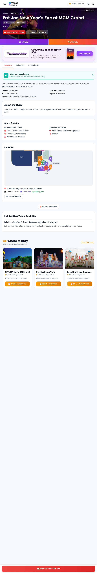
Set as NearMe (15, 196)
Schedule (20, 65)
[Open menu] (5, 4)
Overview (8, 65)
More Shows (33, 65)
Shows (5, 13)
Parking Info (39, 192)
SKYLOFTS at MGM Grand (17, 272)
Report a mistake (49, 206)
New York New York (45, 272)
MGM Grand (10, 23)
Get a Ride (27, 192)
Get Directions (13, 192)
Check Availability (18, 284)
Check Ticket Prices (15, 32)
